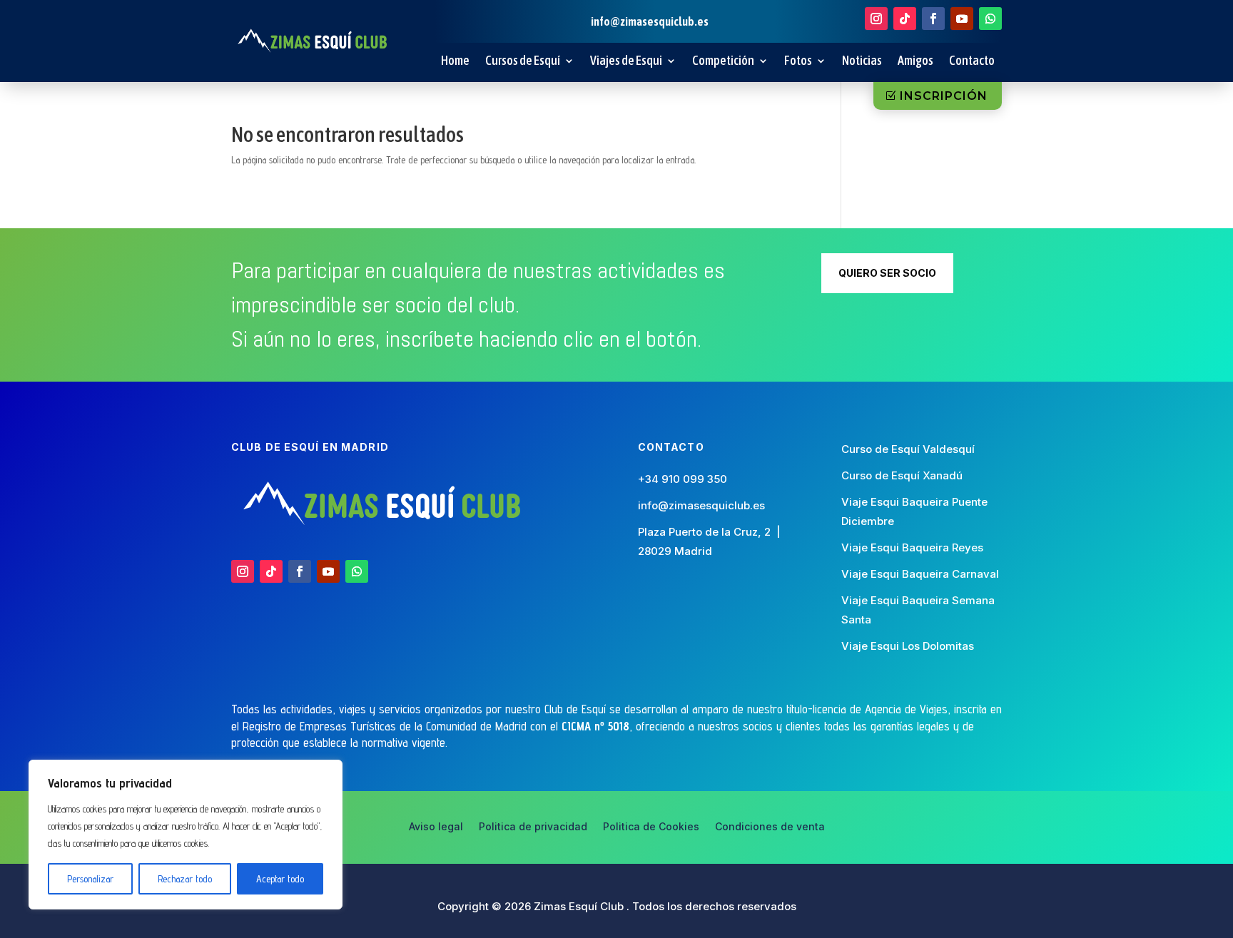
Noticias (862, 62)
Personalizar (90, 879)
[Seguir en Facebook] (933, 18)
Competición (723, 62)
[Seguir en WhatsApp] (990, 18)
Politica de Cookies (651, 827)
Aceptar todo (280, 879)
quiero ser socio (887, 273)
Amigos (915, 62)
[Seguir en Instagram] (876, 18)
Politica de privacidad (533, 827)
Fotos (798, 62)
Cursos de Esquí (522, 62)
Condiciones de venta (770, 827)
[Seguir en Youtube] (961, 18)
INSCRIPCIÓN (944, 96)
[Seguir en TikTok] (904, 18)
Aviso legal (436, 827)
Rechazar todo (185, 879)
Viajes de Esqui (626, 62)
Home (455, 62)
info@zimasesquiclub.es (701, 505)
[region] (185, 834)
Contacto (972, 62)
